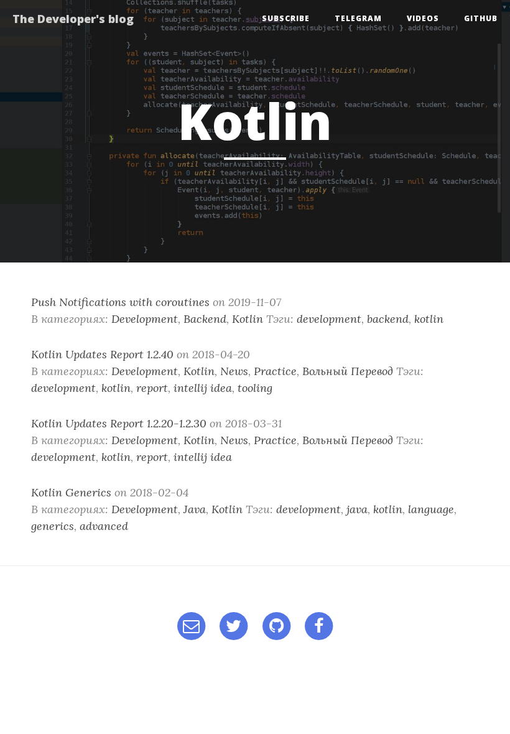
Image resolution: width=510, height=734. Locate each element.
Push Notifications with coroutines (120, 302)
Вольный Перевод (347, 371)
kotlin (428, 319)
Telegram (358, 18)
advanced (104, 526)
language (431, 509)
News (234, 371)
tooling (255, 388)
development (329, 319)
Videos (423, 18)
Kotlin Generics (71, 492)
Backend (204, 319)
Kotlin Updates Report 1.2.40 (102, 354)
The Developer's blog (73, 18)
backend (388, 319)
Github (481, 18)
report (152, 388)
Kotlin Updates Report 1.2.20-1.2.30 (118, 423)
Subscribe (286, 18)
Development (144, 319)
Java (194, 509)
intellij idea (203, 388)
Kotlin (247, 319)
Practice (275, 371)
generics (52, 526)
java (357, 509)
